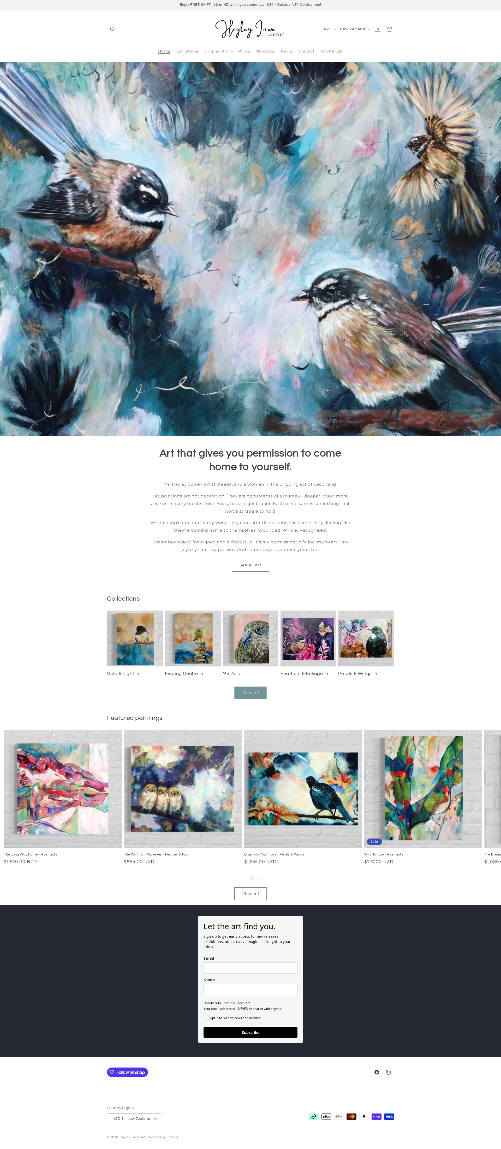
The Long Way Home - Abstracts (30, 854)
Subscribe (250, 1032)
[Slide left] (239, 879)
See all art (250, 564)
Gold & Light (120, 673)
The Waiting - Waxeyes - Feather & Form (157, 854)
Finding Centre (181, 673)
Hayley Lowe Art (133, 1137)
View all (250, 692)
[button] (112, 29)
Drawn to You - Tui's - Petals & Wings (274, 854)
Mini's (229, 673)
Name (209, 979)
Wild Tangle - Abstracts (383, 854)
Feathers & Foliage (302, 673)
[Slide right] (262, 879)
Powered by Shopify (163, 1137)
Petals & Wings (355, 673)
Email (209, 958)
